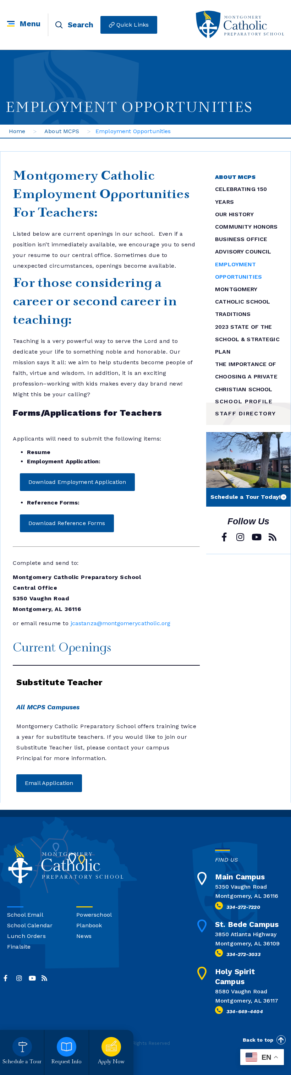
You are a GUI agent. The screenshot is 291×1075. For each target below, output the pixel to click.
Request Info (66, 1062)
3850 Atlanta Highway (245, 934)
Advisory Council (243, 251)
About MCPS (61, 131)
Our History (234, 214)
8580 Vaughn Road (241, 991)
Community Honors (246, 226)
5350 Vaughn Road (241, 886)
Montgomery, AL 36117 (246, 1000)
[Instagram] (240, 537)
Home (17, 131)
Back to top (258, 1040)
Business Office (241, 239)
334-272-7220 (243, 907)
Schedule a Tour (22, 1062)
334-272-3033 (243, 954)
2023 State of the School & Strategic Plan (247, 339)
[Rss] (272, 537)
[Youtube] (256, 537)
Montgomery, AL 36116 (246, 896)
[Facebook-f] (224, 537)
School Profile (244, 401)
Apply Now (111, 1062)
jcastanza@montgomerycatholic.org (121, 623)
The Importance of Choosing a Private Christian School (246, 376)
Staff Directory (245, 413)
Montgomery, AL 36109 (247, 943)
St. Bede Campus (247, 924)
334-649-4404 (244, 1011)
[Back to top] (281, 1039)
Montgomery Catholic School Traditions (242, 301)
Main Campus (240, 876)
